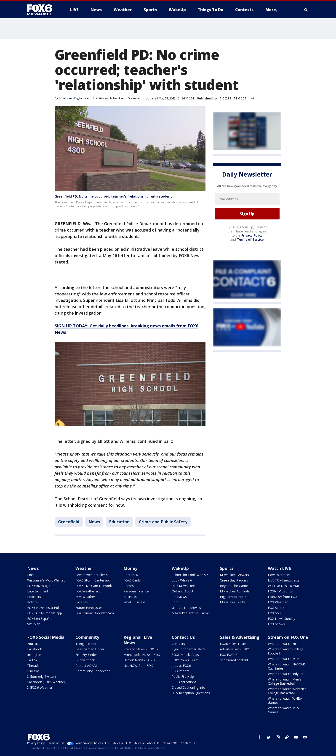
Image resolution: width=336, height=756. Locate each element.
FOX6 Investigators (41, 586)
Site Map (33, 624)
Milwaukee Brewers (234, 575)
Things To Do (85, 643)
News (94, 521)
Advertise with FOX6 (235, 649)
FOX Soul (274, 613)
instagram (277, 737)
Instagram (34, 654)
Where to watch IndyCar (286, 674)
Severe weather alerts (91, 575)
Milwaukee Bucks (232, 602)
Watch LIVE (279, 568)
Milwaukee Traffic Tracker (191, 613)
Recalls (128, 586)
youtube (296, 737)
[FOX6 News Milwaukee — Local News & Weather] (42, 9)
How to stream (279, 575)
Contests (178, 643)
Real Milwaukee (183, 586)
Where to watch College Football (285, 651)
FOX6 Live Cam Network (93, 586)
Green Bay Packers (234, 580)
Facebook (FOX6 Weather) (46, 682)
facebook (259, 737)
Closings (81, 602)
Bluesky (33, 671)
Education (119, 521)
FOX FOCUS (228, 654)
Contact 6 (130, 575)
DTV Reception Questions (191, 693)
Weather (84, 568)
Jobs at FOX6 (181, 665)
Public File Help (183, 676)
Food (175, 602)
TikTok (32, 660)
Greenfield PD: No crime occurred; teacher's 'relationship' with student (113, 196)
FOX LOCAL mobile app (44, 613)
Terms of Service (250, 239)
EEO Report (180, 671)
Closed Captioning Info (188, 687)
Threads (33, 665)
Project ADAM (86, 665)
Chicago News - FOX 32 (140, 649)
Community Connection (92, 671)
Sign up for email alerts (189, 649)
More (270, 9)
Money (130, 568)
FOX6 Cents (132, 580)
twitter (268, 737)
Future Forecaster (88, 607)
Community (87, 637)
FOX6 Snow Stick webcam (94, 613)
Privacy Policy (252, 235)
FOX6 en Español (39, 618)
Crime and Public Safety (163, 521)
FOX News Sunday (281, 618)
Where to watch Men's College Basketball (284, 681)
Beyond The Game (234, 586)
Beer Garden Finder (89, 649)
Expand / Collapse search (306, 9)
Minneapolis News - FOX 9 (143, 654)
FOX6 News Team (185, 660)
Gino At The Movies (186, 607)
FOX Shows (276, 624)
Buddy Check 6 (86, 660)
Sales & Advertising (239, 637)
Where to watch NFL (283, 643)
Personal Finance (136, 591)
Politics (32, 602)
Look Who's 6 (182, 580)
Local (31, 575)
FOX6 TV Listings (280, 591)
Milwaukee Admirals (234, 591)
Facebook (34, 649)
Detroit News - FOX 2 (139, 660)
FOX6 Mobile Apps (185, 654)
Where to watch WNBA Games (285, 700)
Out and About (182, 591)
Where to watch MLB (283, 659)
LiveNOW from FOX (282, 596)
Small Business (134, 602)
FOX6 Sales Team (233, 643)
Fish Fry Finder (86, 654)
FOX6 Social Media (45, 637)
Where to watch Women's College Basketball (287, 691)
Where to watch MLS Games (283, 710)
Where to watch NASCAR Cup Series (286, 666)
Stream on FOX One (288, 637)
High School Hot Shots (236, 596)
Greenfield (134, 98)
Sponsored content (234, 660)
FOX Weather (85, 596)
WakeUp (180, 568)
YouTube (33, 643)
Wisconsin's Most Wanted (46, 580)
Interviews (179, 596)
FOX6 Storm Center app (93, 580)
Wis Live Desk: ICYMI (283, 586)
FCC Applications (184, 682)
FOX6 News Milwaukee (109, 98)
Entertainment (37, 591)
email (305, 737)
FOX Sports (276, 607)
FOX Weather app (88, 591)
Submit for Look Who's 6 (190, 575)
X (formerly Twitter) (41, 676)
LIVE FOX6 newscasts (284, 580)
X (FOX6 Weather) (40, 687)
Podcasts (34, 596)
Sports (226, 568)
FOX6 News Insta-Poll (43, 607)
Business (130, 596)
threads (287, 737)
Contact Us (183, 637)
